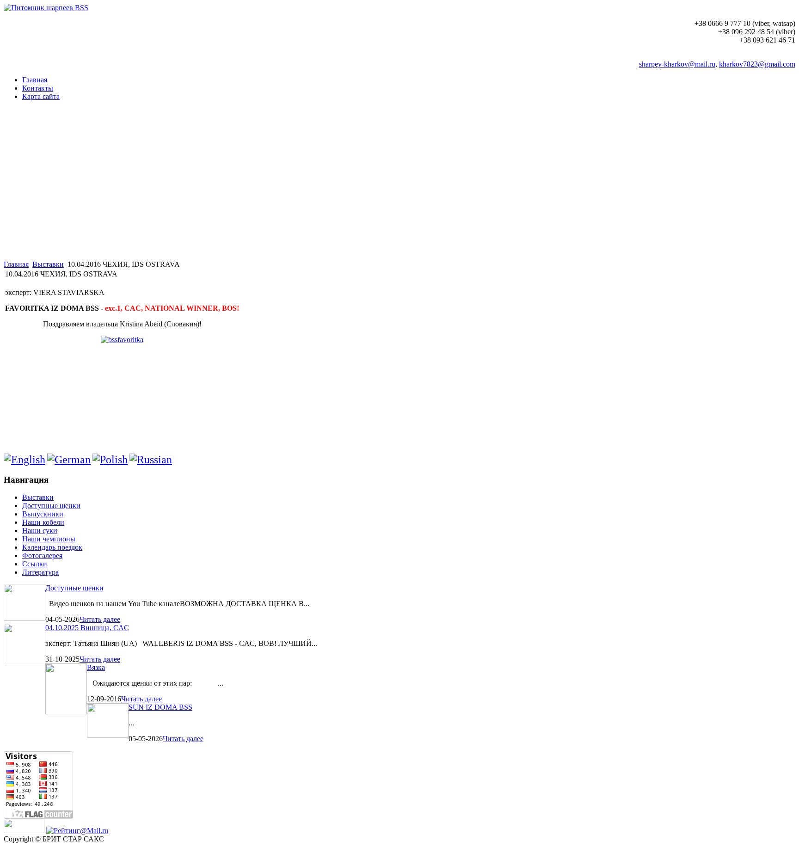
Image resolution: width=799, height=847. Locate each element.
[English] (24, 459)
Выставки (48, 264)
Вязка (96, 667)
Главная (16, 264)
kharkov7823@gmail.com (757, 64)
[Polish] (110, 459)
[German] (69, 459)
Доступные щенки (74, 588)
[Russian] (150, 459)
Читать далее (100, 619)
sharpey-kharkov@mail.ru (677, 64)
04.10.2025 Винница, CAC (87, 628)
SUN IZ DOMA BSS (160, 707)
